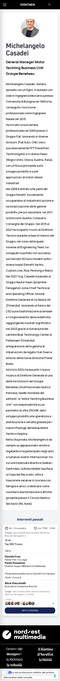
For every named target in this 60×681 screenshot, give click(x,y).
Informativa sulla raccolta (18, 677)
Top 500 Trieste (13, 544)
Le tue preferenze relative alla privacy (32, 672)
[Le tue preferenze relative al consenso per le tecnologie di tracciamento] (55, 676)
